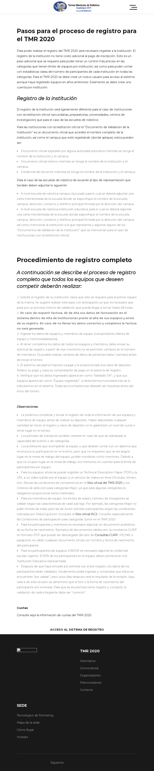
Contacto (86, 690)
